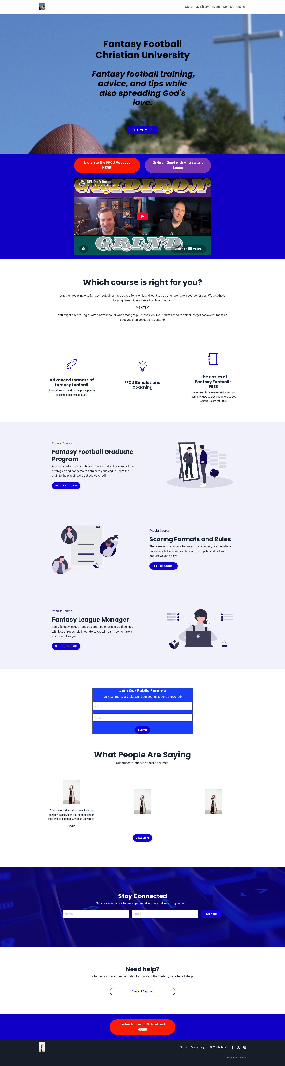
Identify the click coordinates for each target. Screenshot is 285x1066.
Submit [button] (142, 729)
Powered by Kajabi (236, 1057)
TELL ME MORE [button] (142, 130)
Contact (228, 6)
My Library (202, 6)
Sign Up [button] (211, 913)
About (216, 6)
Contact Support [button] (143, 991)
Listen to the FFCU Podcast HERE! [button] (107, 165)
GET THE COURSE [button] (66, 485)
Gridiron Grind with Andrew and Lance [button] (178, 165)
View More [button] (142, 837)
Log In (241, 6)
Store (188, 6)
